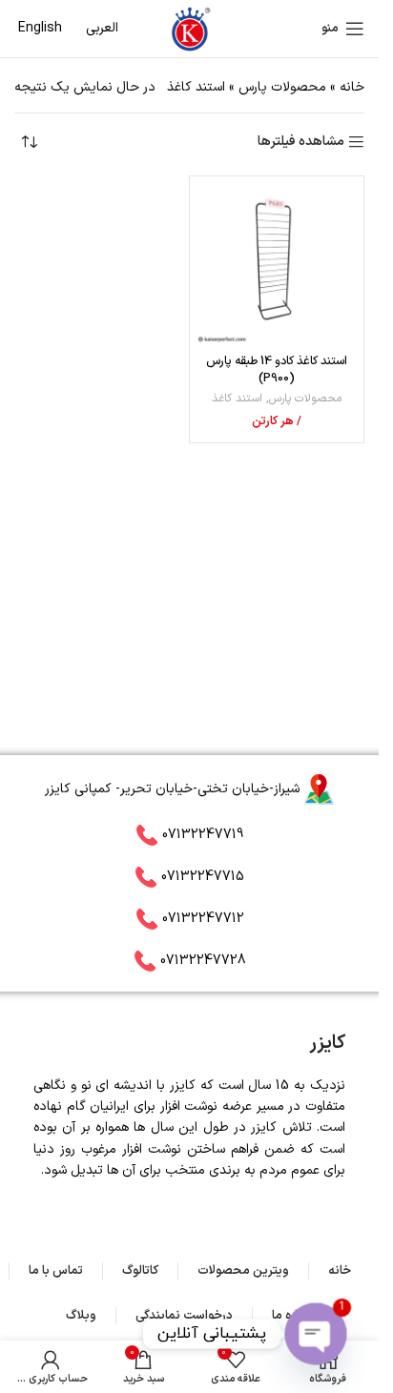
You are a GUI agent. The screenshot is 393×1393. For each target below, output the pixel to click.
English (40, 28)
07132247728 (203, 960)
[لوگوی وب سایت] (190, 28)
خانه (352, 87)
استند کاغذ (237, 398)
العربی (102, 28)
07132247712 (203, 918)
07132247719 (202, 834)
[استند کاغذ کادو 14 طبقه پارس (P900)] (277, 263)
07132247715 (202, 876)
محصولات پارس (282, 87)
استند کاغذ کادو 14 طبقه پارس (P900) (276, 369)
